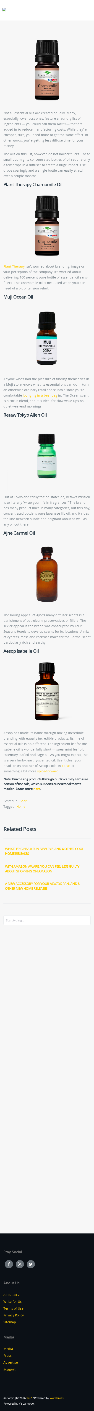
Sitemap (9, 1322)
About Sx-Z (11, 1294)
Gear (23, 801)
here (36, 788)
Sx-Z (29, 1398)
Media (8, 1349)
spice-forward (47, 771)
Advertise (10, 1362)
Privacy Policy (13, 1315)
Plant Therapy (14, 266)
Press (7, 1355)
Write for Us (12, 1301)
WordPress (57, 1398)
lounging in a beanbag (40, 395)
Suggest (9, 1369)
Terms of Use (13, 1308)
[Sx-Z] (4, 9)
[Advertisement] (21, 1002)
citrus (66, 766)
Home (20, 806)
